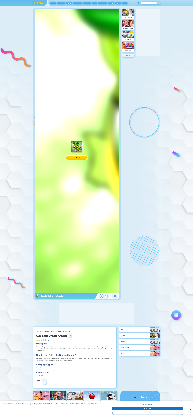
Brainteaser (78, 3)
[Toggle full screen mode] (115, 296)
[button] (138, 3)
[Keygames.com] (37, 331)
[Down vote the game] (106, 296)
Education (87, 3)
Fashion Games (49, 331)
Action (52, 3)
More (124, 3)
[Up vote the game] (101, 296)
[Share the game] (110, 296)
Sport (118, 3)
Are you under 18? (148, 412)
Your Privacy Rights (147, 404)
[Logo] (38, 3)
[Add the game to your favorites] (70, 335)
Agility (69, 3)
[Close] (190, 409)
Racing (111, 3)
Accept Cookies (147, 408)
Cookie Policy (39, 404)
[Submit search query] (158, 3)
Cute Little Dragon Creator (63, 331)
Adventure (61, 3)
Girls (94, 3)
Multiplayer (102, 3)
